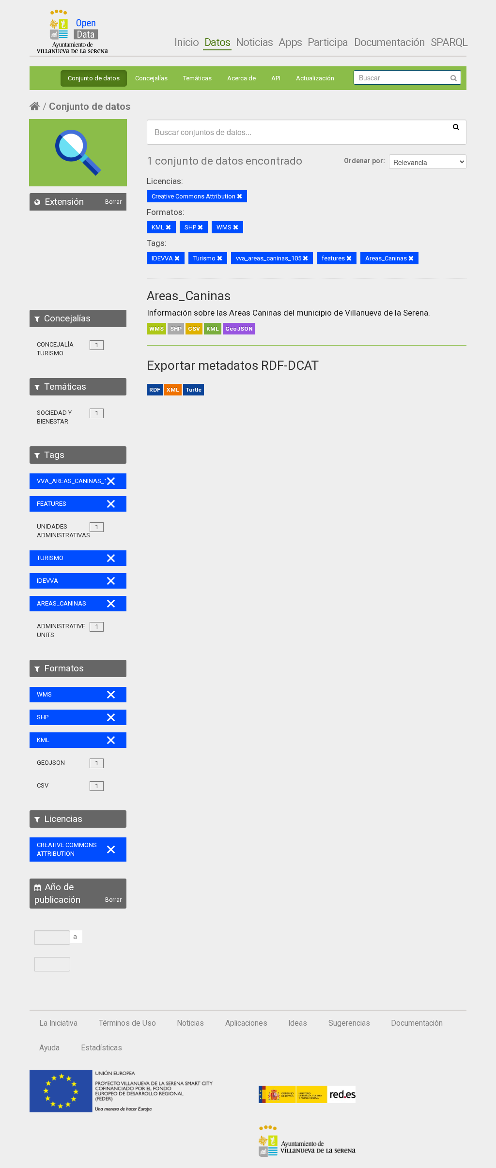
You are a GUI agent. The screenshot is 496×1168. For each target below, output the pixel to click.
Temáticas (197, 78)
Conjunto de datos (94, 78)
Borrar (113, 201)
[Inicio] (72, 31)
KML (212, 328)
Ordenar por (363, 161)
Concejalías (151, 78)
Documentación (389, 42)
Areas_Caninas (189, 295)
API (275, 78)
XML (173, 389)
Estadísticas (101, 1048)
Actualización (315, 78)
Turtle (194, 389)
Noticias (254, 42)
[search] (456, 126)
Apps (290, 42)
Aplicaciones (246, 1023)
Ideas (297, 1023)
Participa (328, 42)
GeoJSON (238, 328)
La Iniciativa (58, 1023)
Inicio (186, 42)
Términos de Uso (127, 1023)
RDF (154, 389)
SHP (176, 328)
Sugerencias (349, 1023)
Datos (217, 42)
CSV (194, 328)
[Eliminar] (239, 197)
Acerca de (241, 78)
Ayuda (49, 1048)
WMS (156, 328)
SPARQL (449, 42)
